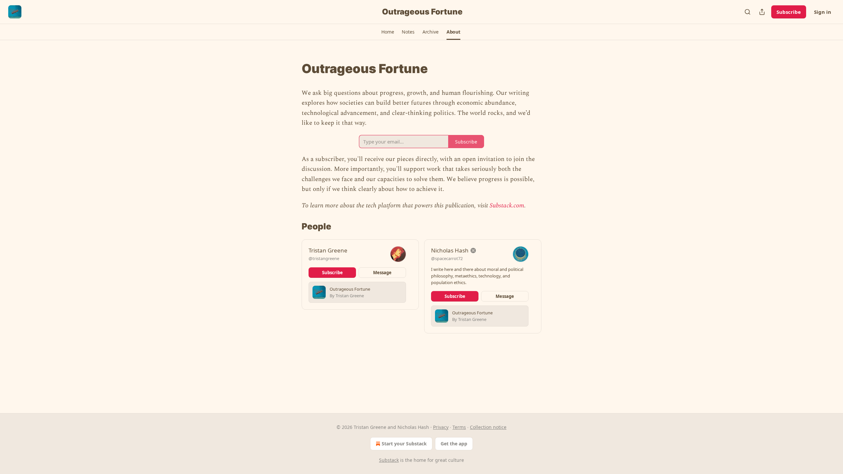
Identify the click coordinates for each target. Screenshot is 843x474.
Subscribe (788, 12)
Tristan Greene (328, 250)
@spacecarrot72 (447, 258)
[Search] (747, 11)
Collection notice (488, 427)
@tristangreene (324, 258)
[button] (387, 32)
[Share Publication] (762, 11)
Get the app (454, 443)
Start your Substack (404, 443)
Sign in (822, 12)
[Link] (292, 68)
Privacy (441, 427)
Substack (389, 460)
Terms (459, 427)
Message (382, 273)
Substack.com (507, 205)
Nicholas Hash (450, 250)
